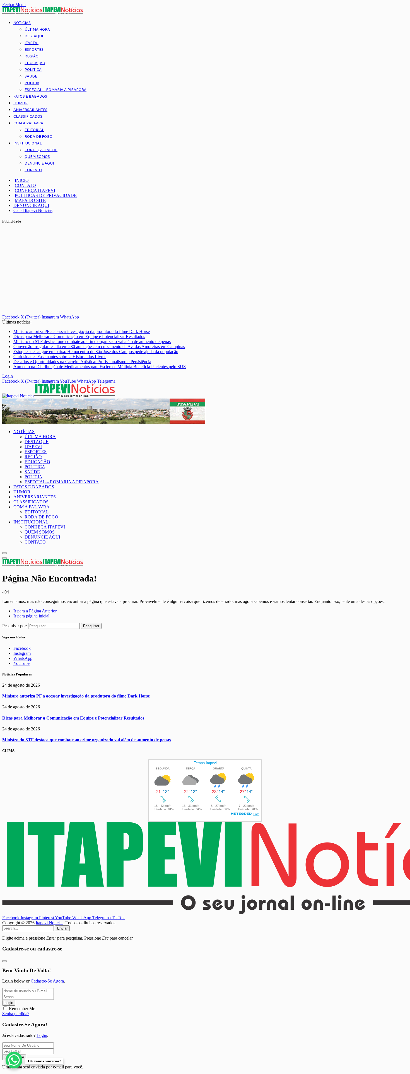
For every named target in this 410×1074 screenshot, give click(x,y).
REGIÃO (31, 56)
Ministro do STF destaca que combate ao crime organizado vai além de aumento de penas (92, 341)
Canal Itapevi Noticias (32, 210)
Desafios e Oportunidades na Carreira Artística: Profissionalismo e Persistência (82, 361)
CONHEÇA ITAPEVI (41, 150)
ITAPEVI (31, 43)
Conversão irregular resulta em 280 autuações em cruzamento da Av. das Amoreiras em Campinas (99, 346)
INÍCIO (22, 180)
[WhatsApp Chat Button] (14, 1060)
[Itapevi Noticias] (58, 396)
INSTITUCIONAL (27, 143)
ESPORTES (34, 49)
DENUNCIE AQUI (39, 163)
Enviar (62, 928)
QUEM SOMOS (37, 156)
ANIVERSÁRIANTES (30, 110)
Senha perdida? (15, 1013)
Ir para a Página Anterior (35, 611)
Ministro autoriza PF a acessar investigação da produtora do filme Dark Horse (81, 331)
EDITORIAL (34, 130)
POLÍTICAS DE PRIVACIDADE (46, 195)
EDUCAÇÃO (35, 63)
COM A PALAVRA (28, 123)
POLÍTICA (33, 69)
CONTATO (33, 170)
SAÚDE (31, 76)
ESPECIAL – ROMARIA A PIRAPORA (55, 89)
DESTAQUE (34, 36)
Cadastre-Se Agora (47, 981)
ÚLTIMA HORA (37, 29)
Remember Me (22, 1008)
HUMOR (20, 103)
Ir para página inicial (31, 616)
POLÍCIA (32, 83)
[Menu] (4, 553)
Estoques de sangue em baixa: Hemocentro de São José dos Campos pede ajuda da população (95, 351)
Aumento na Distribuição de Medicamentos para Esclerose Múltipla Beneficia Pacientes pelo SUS (99, 366)
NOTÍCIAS (22, 23)
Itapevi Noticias (49, 922)
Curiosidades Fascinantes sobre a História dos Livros (59, 356)
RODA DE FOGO (38, 136)
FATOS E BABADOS (30, 96)
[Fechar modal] (4, 961)
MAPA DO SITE (30, 200)
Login (8, 1003)
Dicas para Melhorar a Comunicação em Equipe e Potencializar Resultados (79, 336)
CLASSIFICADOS (27, 116)
